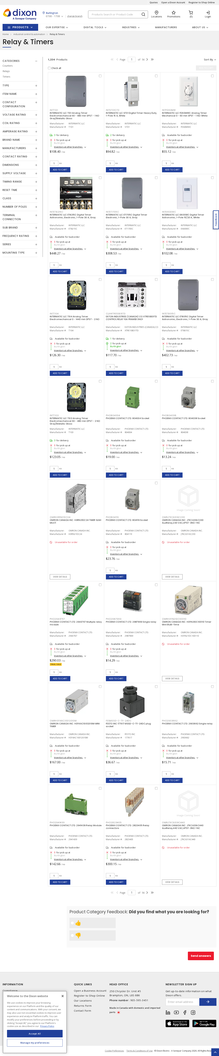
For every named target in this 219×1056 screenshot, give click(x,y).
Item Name (10, 94)
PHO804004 (113, 415)
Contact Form (82, 1010)
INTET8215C (56, 211)
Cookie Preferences (114, 1051)
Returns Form (83, 1005)
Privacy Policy (47, 1026)
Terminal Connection (12, 217)
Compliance (10, 990)
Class (7, 198)
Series (7, 244)
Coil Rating (11, 123)
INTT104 (54, 313)
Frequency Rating (16, 236)
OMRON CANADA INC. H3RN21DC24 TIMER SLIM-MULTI (76, 521)
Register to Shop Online (202, 2)
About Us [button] (198, 27)
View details (60, 576)
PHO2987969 (113, 618)
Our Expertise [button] (55, 27)
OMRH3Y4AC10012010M (63, 720)
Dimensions (11, 165)
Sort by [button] (208, 59)
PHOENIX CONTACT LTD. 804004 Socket (127, 418)
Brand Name (11, 140)
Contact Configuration (14, 104)
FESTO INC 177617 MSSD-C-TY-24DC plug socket (128, 725)
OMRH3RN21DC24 (60, 517)
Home (6, 34)
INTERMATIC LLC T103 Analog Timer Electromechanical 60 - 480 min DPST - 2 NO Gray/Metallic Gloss (75, 421)
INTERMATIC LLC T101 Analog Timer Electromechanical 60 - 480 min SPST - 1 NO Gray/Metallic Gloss (74, 116)
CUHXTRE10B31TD (116, 313)
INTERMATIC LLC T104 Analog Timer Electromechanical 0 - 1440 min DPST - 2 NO (75, 318)
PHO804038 (169, 415)
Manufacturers (166, 27)
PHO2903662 (170, 720)
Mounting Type (14, 252)
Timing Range (12, 181)
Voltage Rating (14, 114)
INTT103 (54, 415)
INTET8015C (169, 313)
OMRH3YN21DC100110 (174, 618)
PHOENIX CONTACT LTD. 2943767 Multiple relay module (76, 623)
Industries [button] (129, 27)
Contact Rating (15, 156)
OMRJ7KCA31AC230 (173, 517)
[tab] (20, 61)
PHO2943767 (57, 618)
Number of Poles (15, 207)
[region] (35, 1022)
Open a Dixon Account (173, 2)
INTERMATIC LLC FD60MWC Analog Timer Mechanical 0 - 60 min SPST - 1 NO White (185, 114)
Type (6, 85)
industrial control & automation (29, 34)
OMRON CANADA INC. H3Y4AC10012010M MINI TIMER (75, 725)
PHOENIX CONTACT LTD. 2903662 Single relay (187, 723)
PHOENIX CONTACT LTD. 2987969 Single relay (131, 621)
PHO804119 (112, 517)
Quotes (154, 2)
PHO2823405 (114, 822)
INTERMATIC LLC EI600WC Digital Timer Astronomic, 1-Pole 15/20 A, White (183, 216)
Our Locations (83, 1000)
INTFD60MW (169, 110)
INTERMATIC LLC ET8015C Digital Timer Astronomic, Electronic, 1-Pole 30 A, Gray (185, 318)
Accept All (35, 1033)
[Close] (62, 996)
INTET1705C (112, 211)
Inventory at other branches (68, 146)
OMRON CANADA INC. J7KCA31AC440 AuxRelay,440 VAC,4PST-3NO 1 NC (183, 827)
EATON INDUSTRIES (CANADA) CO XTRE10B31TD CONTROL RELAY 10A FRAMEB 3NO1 (131, 318)
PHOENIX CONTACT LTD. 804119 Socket (127, 520)
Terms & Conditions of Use (139, 1050)
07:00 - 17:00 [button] (53, 16)
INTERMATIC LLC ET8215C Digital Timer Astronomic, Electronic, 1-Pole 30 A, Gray (73, 216)
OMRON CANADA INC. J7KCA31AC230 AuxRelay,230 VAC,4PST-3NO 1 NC (183, 521)
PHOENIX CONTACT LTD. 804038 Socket (183, 418)
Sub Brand (10, 227)
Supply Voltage (14, 173)
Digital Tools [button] (93, 27)
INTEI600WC (169, 211)
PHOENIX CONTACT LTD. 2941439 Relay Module (76, 825)
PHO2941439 (57, 822)
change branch (74, 16)
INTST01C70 (112, 110)
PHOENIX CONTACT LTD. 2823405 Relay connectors (127, 827)
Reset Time (10, 190)
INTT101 (54, 110)
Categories (11, 61)
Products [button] (20, 27)
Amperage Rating (15, 131)
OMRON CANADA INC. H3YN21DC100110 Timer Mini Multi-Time (186, 623)
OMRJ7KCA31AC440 (173, 822)
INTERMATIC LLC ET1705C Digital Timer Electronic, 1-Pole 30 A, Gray (126, 216)
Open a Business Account (90, 990)
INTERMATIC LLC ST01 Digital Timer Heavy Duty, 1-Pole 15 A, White (131, 114)
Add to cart (60, 169)
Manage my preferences (34, 1042)
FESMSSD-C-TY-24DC (118, 720)
